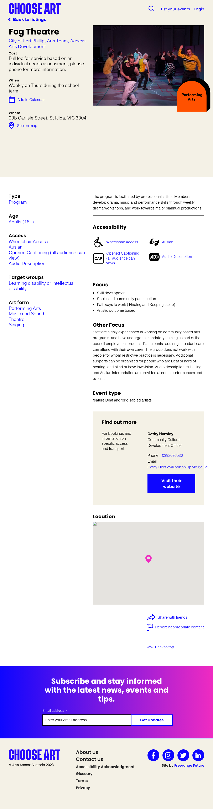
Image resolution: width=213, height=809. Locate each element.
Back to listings (29, 19)
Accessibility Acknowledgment (105, 766)
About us (87, 752)
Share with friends (172, 617)
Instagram (168, 755)
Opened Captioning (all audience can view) (122, 258)
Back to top (164, 647)
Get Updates (152, 720)
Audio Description (177, 256)
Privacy (83, 787)
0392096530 (172, 455)
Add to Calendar (31, 99)
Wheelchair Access (122, 242)
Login (199, 9)
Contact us (89, 759)
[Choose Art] (35, 8)
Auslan (167, 242)
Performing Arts (25, 308)
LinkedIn (198, 755)
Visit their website (171, 483)
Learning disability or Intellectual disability (41, 286)
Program (18, 202)
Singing (16, 325)
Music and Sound (26, 313)
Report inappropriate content (179, 627)
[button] (148, 559)
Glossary (84, 773)
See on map (27, 125)
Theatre (17, 319)
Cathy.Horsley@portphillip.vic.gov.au (178, 467)
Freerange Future (189, 765)
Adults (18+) (21, 222)
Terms (82, 780)
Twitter (183, 755)
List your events (175, 9)
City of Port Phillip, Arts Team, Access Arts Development (47, 43)
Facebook (153, 755)
